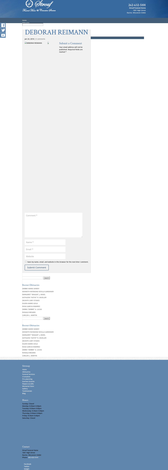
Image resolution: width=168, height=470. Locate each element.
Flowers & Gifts (28, 384)
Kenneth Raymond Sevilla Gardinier (38, 291)
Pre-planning (27, 379)
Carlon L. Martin (29, 315)
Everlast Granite (28, 381)
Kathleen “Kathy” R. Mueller (34, 297)
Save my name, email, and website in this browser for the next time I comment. (57, 262)
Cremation (26, 377)
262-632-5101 (137, 5)
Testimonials (27, 391)
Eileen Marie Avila (30, 303)
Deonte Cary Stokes (31, 300)
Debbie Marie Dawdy (30, 288)
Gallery (25, 389)
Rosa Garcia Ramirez (31, 306)
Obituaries (26, 372)
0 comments (40, 39)
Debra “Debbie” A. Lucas (32, 309)
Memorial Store (28, 386)
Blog (24, 393)
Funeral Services (28, 374)
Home (24, 369)
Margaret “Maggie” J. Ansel (33, 294)
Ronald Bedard (29, 312)
